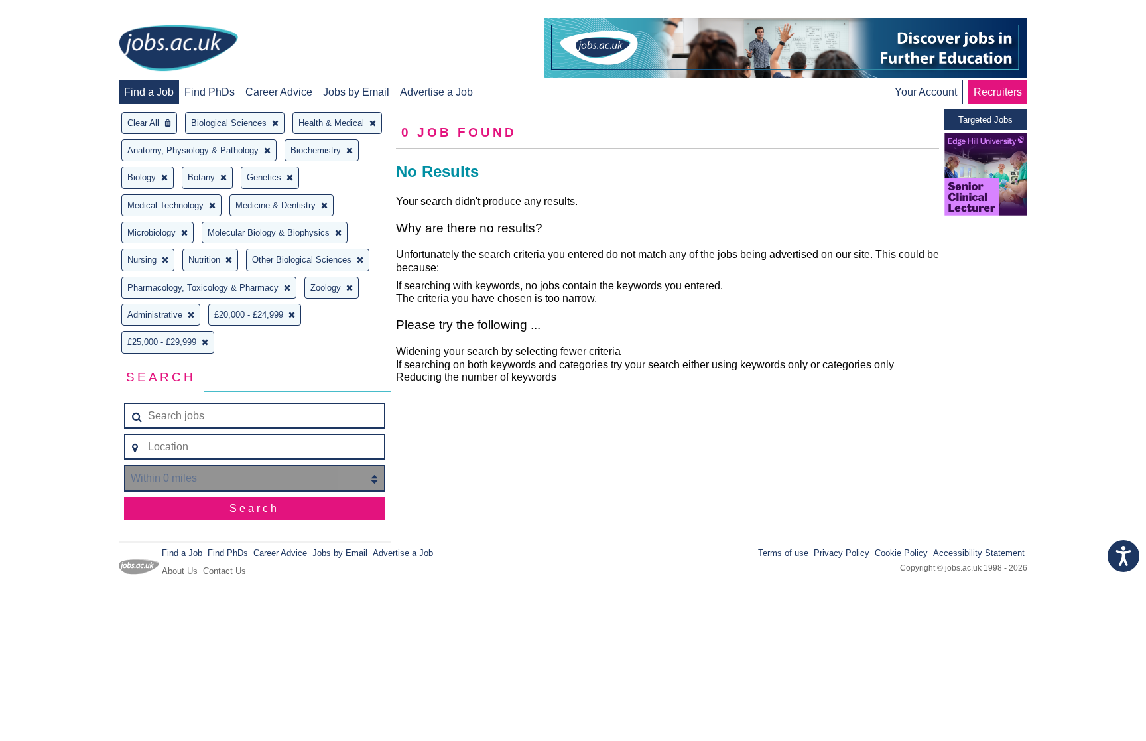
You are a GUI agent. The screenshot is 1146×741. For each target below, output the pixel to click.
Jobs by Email (356, 92)
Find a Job (149, 92)
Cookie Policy (901, 553)
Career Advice (278, 92)
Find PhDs (209, 92)
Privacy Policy (841, 553)
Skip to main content (53, 11)
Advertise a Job (436, 92)
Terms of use (783, 553)
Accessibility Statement (979, 553)
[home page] (178, 49)
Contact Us (224, 571)
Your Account (926, 92)
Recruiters (998, 92)
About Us (180, 571)
